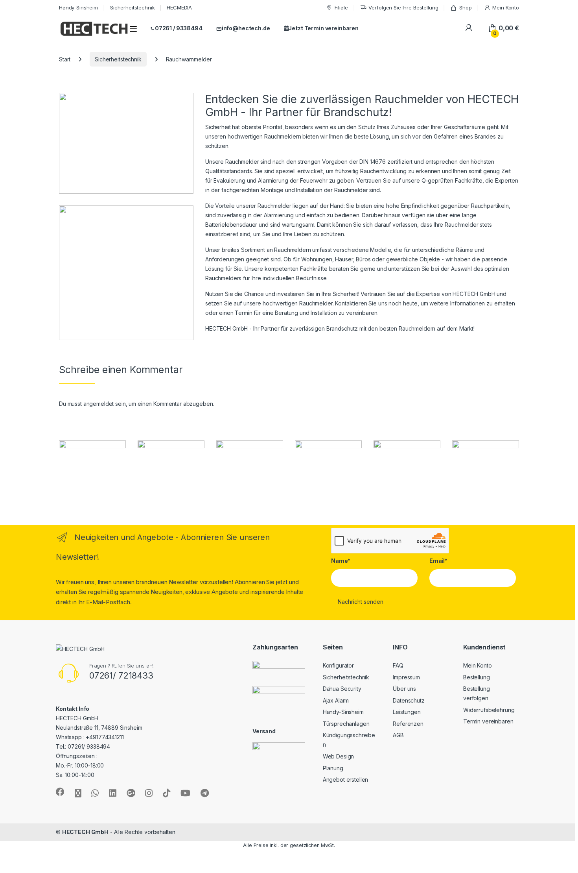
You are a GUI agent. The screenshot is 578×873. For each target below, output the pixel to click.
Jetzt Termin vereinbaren (323, 28)
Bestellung (476, 677)
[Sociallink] (60, 792)
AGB (398, 735)
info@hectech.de (246, 28)
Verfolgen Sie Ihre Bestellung (403, 7)
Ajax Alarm (336, 700)
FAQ (398, 665)
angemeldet (98, 403)
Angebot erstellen (345, 779)
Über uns (404, 688)
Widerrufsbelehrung (488, 710)
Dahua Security (342, 688)
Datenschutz (408, 700)
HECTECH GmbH (85, 832)
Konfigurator (338, 665)
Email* (438, 560)
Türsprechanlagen (346, 723)
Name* (340, 560)
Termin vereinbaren (488, 721)
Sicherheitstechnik (132, 7)
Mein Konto (505, 7)
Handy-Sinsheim (78, 7)
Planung (333, 768)
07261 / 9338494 (178, 28)
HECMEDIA (179, 7)
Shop (465, 7)
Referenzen (408, 723)
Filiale (341, 7)
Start (64, 59)
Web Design (338, 756)
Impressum (406, 677)
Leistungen (407, 711)
